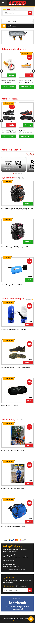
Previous (4, 37)
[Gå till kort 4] (18, 173)
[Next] (33, 71)
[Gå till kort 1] (13, 173)
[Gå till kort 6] (21, 173)
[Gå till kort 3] (16, 173)
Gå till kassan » (15, 10)
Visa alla (21, 178)
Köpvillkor (6, 620)
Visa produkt (9, 87)
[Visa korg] (31, 619)
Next (30, 37)
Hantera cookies (27, 620)
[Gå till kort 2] (15, 173)
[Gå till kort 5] (19, 173)
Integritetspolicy (15, 620)
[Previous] (1, 71)
